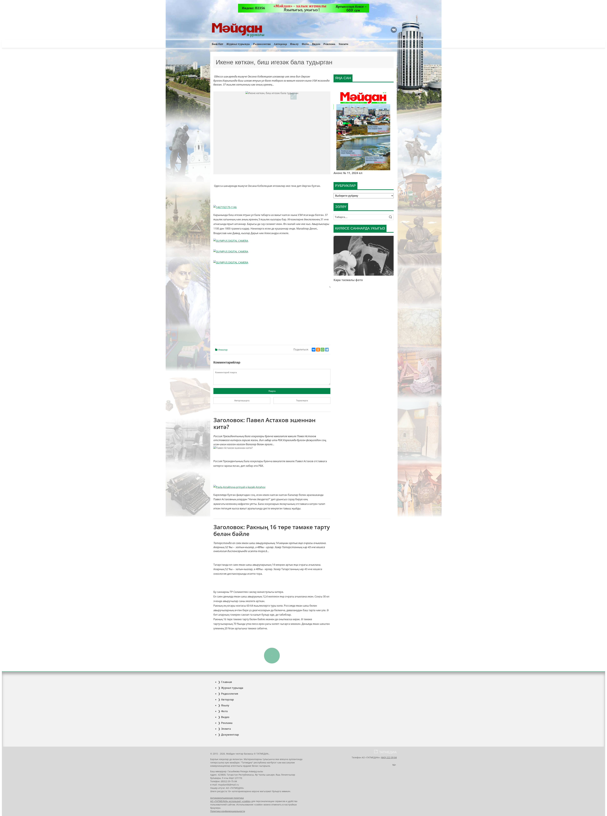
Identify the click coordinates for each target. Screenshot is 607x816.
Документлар (230, 734)
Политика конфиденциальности (227, 811)
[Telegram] (327, 349)
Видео (316, 44)
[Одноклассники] (318, 349)
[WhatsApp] (322, 349)
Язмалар (223, 349)
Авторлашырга (241, 400)
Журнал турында (238, 44)
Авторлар (280, 44)
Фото (305, 44)
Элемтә (343, 44)
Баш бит (217, 44)
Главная (226, 682)
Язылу (294, 44)
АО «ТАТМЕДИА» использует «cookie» (230, 801)
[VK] (394, 30)
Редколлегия (262, 44)
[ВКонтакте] (314, 349)
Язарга (272, 391)
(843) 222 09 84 (389, 757)
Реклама (329, 44)
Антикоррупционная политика (227, 797)
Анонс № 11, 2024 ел (348, 173)
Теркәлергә (302, 400)
